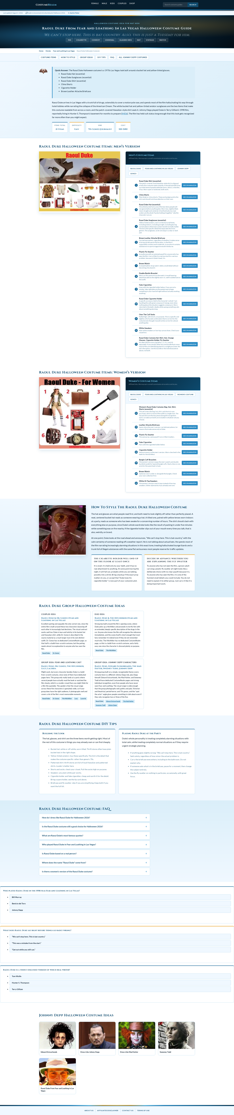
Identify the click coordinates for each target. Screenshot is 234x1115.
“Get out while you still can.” (23, 949)
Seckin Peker (74, 13)
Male (104, 3)
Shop (132, 3)
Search (192, 5)
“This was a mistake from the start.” (26, 943)
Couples (122, 3)
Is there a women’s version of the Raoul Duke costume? (94, 871)
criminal (109, 40)
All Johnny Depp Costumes (133, 57)
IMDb (124, 113)
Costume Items (48, 57)
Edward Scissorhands (113, 701)
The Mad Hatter (128, 701)
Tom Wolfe (16, 976)
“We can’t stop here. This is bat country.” (28, 936)
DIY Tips (101, 57)
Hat (139, 40)
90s (69, 40)
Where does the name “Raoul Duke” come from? (94, 862)
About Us (88, 1110)
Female (95, 3)
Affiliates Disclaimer (107, 1110)
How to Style (68, 57)
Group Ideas (86, 57)
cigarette (81, 40)
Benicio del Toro (19, 903)
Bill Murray (17, 897)
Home (41, 51)
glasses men (126, 40)
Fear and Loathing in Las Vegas (64, 51)
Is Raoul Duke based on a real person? (94, 853)
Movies (48, 51)
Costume (46, 4)
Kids (112, 3)
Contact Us (127, 1110)
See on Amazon (189, 185)
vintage (150, 40)
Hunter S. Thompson (20, 982)
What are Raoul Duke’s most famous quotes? (94, 835)
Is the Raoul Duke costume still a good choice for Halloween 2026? (94, 826)
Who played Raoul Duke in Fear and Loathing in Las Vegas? (94, 844)
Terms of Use (143, 1110)
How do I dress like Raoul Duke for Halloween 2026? (94, 817)
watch (162, 40)
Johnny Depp (112, 705)
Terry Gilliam (17, 989)
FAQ (112, 57)
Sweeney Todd (100, 705)
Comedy (96, 40)
